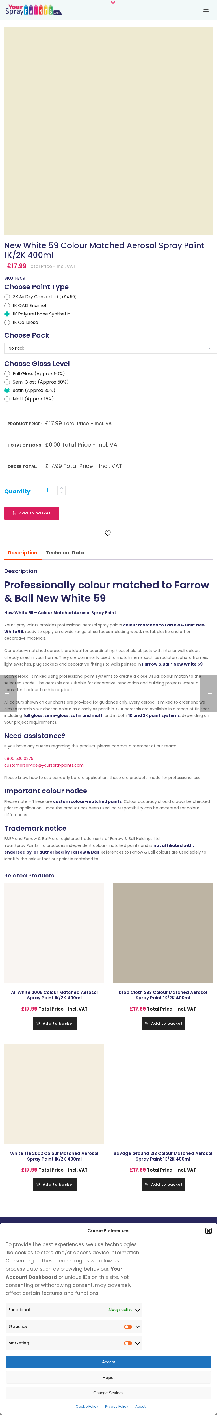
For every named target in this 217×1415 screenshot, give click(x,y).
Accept (108, 1362)
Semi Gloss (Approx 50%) (41, 382)
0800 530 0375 (18, 758)
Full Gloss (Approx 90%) (39, 373)
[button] (208, 1231)
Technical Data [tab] (65, 552)
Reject (108, 1377)
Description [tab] (22, 552)
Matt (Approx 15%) (33, 399)
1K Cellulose (25, 322)
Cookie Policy (87, 1406)
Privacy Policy (116, 1406)
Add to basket (35, 513)
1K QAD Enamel (29, 305)
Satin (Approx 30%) (34, 390)
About (140, 1406)
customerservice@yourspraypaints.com (44, 765)
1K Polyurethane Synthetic (41, 314)
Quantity (17, 491)
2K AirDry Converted (45, 297)
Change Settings (108, 1393)
